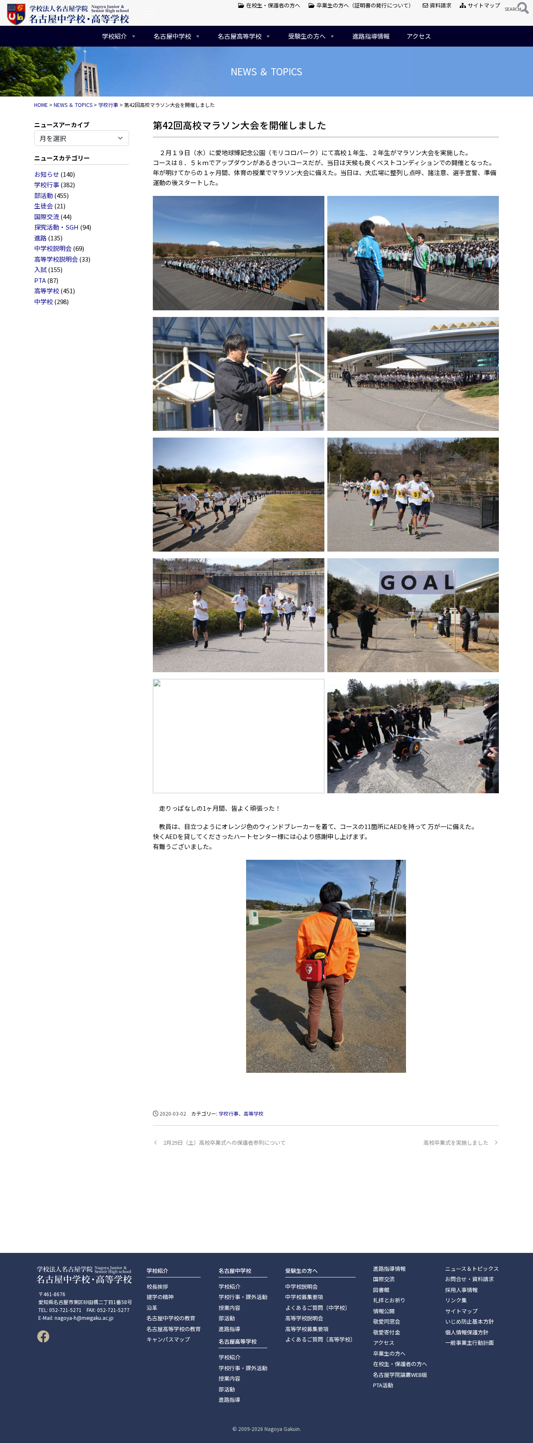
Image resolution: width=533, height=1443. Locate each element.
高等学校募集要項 (307, 1329)
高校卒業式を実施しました (455, 1142)
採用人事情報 (461, 1290)
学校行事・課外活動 (243, 1297)
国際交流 (46, 216)
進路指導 (229, 1329)
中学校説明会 (53, 248)
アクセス (418, 36)
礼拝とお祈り (389, 1300)
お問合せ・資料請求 (469, 1279)
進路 (40, 237)
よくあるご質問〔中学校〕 (317, 1308)
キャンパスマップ (168, 1339)
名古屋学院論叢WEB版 (400, 1375)
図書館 (381, 1290)
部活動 (43, 195)
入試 (40, 269)
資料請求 (439, 5)
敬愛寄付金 (386, 1332)
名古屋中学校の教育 (171, 1318)
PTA (40, 280)
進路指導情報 (371, 36)
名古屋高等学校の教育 (174, 1329)
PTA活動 (383, 1385)
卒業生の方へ (389, 1353)
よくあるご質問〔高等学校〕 (320, 1339)
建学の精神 (160, 1297)
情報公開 (384, 1311)
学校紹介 (114, 36)
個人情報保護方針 (466, 1332)
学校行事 (46, 184)
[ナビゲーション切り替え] (149, 14)
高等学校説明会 (56, 259)
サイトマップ (483, 5)
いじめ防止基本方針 (469, 1321)
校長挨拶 (157, 1286)
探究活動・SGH (56, 227)
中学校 (43, 301)
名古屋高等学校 (240, 36)
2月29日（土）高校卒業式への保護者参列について (224, 1142)
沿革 (152, 1308)
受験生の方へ (307, 36)
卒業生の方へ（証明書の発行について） (364, 5)
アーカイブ (74, 124)
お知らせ (46, 174)
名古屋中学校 (172, 36)
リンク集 (456, 1300)
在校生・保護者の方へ (272, 5)
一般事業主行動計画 (469, 1342)
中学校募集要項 (304, 1297)
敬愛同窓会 (386, 1321)
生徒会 (43, 205)
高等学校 (46, 290)
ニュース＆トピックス (472, 1268)
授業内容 (229, 1308)
